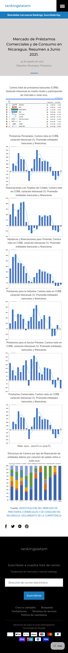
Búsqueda (47, 607)
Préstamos (46, 65)
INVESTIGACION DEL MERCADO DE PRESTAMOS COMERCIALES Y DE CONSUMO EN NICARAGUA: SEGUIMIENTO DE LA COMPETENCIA (34, 512)
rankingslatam (18, 6)
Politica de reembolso (34, 614)
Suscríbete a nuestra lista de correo (34, 565)
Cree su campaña (25, 607)
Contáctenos (19, 611)
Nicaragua (33, 65)
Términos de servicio (44, 611)
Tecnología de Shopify (34, 628)
